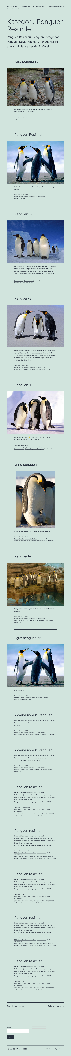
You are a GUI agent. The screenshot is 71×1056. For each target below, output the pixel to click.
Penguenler (23, 556)
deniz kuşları (17, 813)
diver (44, 813)
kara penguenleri (27, 61)
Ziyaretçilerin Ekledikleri (31, 538)
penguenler (22, 282)
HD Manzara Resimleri (17, 7)
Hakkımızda (40, 6)
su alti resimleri (44, 734)
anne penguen (25, 464)
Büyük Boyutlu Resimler (20, 809)
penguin (36, 815)
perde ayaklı (42, 620)
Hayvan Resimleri (18, 196)
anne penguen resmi (40, 540)
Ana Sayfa (31, 6)
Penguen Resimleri (19, 119)
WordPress (49, 1049)
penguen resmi (23, 815)
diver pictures (49, 813)
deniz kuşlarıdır (18, 620)
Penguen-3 (23, 214)
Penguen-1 (22, 385)
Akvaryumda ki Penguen (33, 715)
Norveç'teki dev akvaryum (32, 734)
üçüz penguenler (27, 638)
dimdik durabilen (27, 620)
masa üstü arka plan (19, 734)
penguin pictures (43, 815)
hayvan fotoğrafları (19, 449)
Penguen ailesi (34, 449)
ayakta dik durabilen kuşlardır (22, 369)
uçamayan (48, 620)
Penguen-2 (23, 298)
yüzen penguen (47, 769)
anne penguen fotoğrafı (28, 540)
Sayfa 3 (22, 1006)
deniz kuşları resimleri (27, 813)
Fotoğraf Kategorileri (55, 6)
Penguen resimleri (28, 787)
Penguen (16, 198)
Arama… (9, 1027)
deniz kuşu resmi (38, 813)
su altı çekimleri (38, 769)
